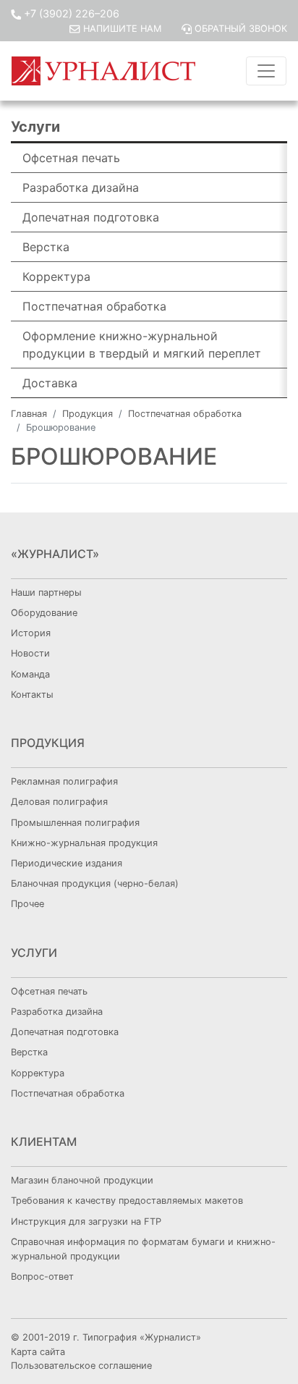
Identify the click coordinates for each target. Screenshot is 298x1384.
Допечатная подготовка (90, 217)
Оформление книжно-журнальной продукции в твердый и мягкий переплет (141, 344)
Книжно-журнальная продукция (84, 842)
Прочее (27, 903)
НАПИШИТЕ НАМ (121, 28)
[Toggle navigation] (266, 70)
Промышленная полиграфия (75, 822)
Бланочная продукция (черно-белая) (95, 883)
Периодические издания (66, 863)
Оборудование (44, 612)
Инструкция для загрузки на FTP (86, 1221)
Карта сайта (38, 1351)
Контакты (32, 694)
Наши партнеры (46, 592)
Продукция (87, 413)
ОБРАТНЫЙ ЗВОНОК (239, 28)
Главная (29, 413)
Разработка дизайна (80, 187)
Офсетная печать (71, 158)
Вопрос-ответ (42, 1276)
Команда (30, 674)
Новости (30, 653)
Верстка (45, 247)
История (31, 633)
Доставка (49, 383)
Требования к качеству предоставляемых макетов (127, 1200)
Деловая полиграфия (59, 801)
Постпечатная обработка (94, 306)
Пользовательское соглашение (81, 1365)
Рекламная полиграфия (64, 781)
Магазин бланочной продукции (82, 1180)
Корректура (56, 276)
